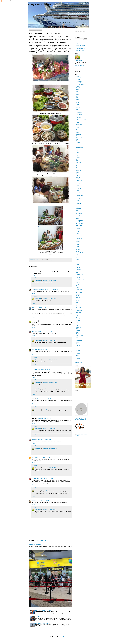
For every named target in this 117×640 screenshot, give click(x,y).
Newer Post (32, 538)
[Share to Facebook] (46, 259)
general (78, 160)
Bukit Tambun (79, 114)
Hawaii (78, 184)
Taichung (78, 327)
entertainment (36, 261)
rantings (78, 282)
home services (79, 195)
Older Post (69, 538)
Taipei (77, 329)
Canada (78, 121)
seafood (78, 302)
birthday (78, 108)
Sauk (77, 299)
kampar (78, 212)
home (77, 190)
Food (45, 261)
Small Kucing (35, 331)
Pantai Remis (79, 261)
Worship (78, 359)
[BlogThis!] (44, 259)
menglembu (79, 238)
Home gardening (80, 192)
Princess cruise (80, 279)
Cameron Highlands (81, 119)
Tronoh (78, 350)
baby (77, 91)
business (78, 116)
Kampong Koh (79, 213)
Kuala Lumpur (79, 222)
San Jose (78, 297)
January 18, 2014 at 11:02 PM (42, 501)
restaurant (78, 287)
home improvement (81, 194)
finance (78, 154)
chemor (78, 126)
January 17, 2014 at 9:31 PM (45, 331)
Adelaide (78, 79)
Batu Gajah (78, 98)
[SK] (33, 308)
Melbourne (78, 237)
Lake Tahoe (79, 225)
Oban (77, 254)
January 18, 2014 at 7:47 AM (44, 399)
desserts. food (79, 137)
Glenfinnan (79, 174)
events (77, 149)
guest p (78, 177)
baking (78, 93)
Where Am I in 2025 (35, 544)
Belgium (78, 101)
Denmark (78, 134)
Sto (77, 322)
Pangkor (78, 259)
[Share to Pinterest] (47, 259)
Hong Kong (79, 199)
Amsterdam (79, 81)
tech (77, 337)
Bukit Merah (79, 113)
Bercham (78, 103)
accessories (79, 78)
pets (77, 276)
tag (77, 325)
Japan (77, 207)
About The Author (80, 45)
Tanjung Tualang (80, 335)
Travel (77, 347)
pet (77, 272)
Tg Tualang (79, 344)
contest (78, 131)
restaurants (79, 289)
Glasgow (78, 172)
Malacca (78, 235)
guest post (78, 179)
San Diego (78, 294)
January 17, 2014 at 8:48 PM (51, 289)
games (77, 159)
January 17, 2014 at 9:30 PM (46, 321)
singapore (78, 312)
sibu (77, 309)
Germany (78, 164)
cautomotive (79, 124)
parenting (78, 263)
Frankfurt (78, 157)
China (77, 127)
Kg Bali (78, 215)
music (77, 248)
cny (77, 129)
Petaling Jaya (79, 274)
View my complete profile (79, 66)
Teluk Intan (79, 340)
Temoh (78, 342)
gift (77, 165)
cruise (77, 132)
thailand (78, 345)
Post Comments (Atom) (41, 540)
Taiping (78, 330)
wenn (33, 501)
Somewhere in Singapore (38, 289)
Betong (78, 104)
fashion (78, 152)
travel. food (79, 349)
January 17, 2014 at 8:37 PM (41, 270)
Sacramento (79, 292)
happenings (79, 180)
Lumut (77, 233)
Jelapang (78, 208)
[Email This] (42, 259)
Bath (77, 96)
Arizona (78, 86)
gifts (77, 167)
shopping (78, 307)
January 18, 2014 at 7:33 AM (43, 369)
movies (78, 244)
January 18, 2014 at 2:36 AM (41, 350)
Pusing (78, 281)
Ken (33, 270)
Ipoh (77, 202)
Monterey (78, 243)
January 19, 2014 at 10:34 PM (50, 448)
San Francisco (79, 296)
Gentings (78, 162)
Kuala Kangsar (79, 220)
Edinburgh (78, 144)
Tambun (78, 334)
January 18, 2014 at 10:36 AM (50, 340)
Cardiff (78, 122)
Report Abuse (79, 362)
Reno (77, 286)
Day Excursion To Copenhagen (42, 623)
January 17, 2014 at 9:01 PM (49, 280)
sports (77, 317)
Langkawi (78, 227)
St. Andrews (79, 319)
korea (77, 218)
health (77, 185)
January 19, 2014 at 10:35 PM (49, 490)
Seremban (78, 304)
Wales (77, 355)
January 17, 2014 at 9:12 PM (40, 308)
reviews (78, 291)
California (78, 117)
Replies (35, 278)
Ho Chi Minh (79, 189)
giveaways (78, 170)
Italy (77, 205)
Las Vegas (78, 228)
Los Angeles (79, 232)
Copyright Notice (80, 48)
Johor (77, 210)
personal (78, 271)
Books (77, 111)
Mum (77, 246)
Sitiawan (78, 314)
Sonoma (78, 316)
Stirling (78, 320)
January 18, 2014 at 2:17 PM (44, 418)
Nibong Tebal (79, 253)
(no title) (37, 617)
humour (78, 200)
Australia (78, 88)
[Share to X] (45, 259)
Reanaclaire (38, 280)
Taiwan (78, 332)
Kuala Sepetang (80, 223)
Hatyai (77, 182)
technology (79, 339)
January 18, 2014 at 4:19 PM (44, 439)
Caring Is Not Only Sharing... (40, 5)
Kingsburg (78, 217)
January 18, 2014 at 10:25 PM (46, 478)
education (78, 146)
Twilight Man (35, 478)
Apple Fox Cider (80, 84)
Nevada (78, 249)
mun (33, 350)
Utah (77, 352)
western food (79, 357)
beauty (77, 99)
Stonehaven (79, 324)
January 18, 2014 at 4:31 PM (46, 388)
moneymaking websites (79, 240)
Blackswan (34, 439)
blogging (78, 109)
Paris (77, 264)
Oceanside (78, 256)
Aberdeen (78, 76)
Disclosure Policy (80, 50)
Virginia (78, 354)
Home (50, 538)
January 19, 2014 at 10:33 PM (49, 428)
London (78, 230)
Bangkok (78, 94)
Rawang (78, 284)
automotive (79, 89)
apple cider (79, 83)
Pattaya (78, 266)
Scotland (78, 301)
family (41, 261)
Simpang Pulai (79, 311)
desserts (78, 136)
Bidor (77, 106)
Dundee (78, 142)
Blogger (65, 637)
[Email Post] (40, 259)
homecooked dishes (50, 261)
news (77, 251)
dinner (77, 139)
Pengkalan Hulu (80, 269)
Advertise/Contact (80, 47)
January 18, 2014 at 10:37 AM (50, 382)
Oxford (77, 258)
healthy (78, 187)
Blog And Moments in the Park (43, 610)
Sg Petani (78, 306)
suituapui (34, 369)
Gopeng (78, 175)
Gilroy (77, 169)
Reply (33, 275)
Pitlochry (78, 277)
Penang (78, 267)
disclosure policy (80, 141)
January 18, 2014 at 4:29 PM (43, 457)
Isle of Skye (79, 203)
